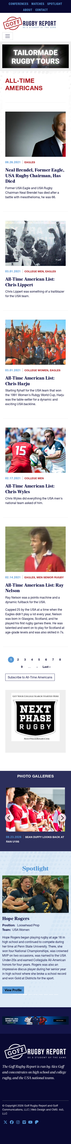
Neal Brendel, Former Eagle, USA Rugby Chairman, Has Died (34, 175)
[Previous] (9, 818)
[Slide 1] (15, 994)
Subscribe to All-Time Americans (30, 677)
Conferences (18, 4)
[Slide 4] (30, 994)
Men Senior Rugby (50, 577)
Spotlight (54, 4)
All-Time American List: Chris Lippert (30, 282)
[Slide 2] (20, 994)
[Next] (62, 818)
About (27, 10)
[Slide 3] (25, 994)
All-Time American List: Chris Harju (30, 381)
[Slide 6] (41, 994)
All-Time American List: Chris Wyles (30, 489)
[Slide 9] (56, 994)
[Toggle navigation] (7, 36)
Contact (41, 10)
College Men (34, 271)
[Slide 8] (51, 994)
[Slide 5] (35, 994)
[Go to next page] (37, 667)
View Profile (13, 990)
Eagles (29, 162)
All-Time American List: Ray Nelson (34, 588)
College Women (36, 370)
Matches (37, 4)
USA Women (21, 930)
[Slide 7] (46, 994)
